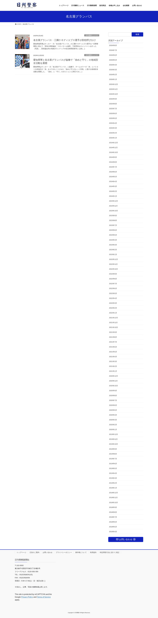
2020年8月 (113, 395)
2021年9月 (113, 332)
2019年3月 (113, 478)
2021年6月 (113, 347)
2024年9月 (113, 157)
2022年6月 (113, 288)
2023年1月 (113, 254)
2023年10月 (113, 211)
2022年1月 (113, 313)
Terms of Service (44, 597)
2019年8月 (113, 454)
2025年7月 (113, 109)
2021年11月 (113, 322)
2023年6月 (113, 230)
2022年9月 (113, 274)
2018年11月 (113, 497)
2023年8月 (113, 220)
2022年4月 (113, 298)
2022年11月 (113, 264)
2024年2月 (113, 191)
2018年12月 (113, 493)
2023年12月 (113, 201)
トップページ (21, 552)
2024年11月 (113, 147)
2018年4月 (113, 532)
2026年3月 (113, 70)
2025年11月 (113, 89)
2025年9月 (113, 99)
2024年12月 (113, 143)
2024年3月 (113, 186)
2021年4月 (113, 357)
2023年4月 (113, 240)
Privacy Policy (27, 597)
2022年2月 (113, 308)
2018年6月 (113, 522)
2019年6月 (113, 463)
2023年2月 (113, 250)
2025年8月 (113, 104)
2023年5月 (113, 235)
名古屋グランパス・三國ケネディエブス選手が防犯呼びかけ (64, 40)
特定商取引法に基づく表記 (109, 552)
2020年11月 (113, 381)
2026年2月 (113, 74)
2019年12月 (113, 434)
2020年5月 (113, 410)
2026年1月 (113, 79)
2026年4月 (113, 65)
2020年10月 (113, 386)
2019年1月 (113, 488)
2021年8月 (113, 337)
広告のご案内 (34, 552)
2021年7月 (113, 342)
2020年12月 (113, 376)
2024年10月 (113, 152)
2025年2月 (113, 133)
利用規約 (93, 552)
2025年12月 (113, 84)
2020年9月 (113, 390)
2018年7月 (113, 517)
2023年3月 (113, 245)
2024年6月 (113, 172)
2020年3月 (113, 420)
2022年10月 (113, 269)
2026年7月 (113, 50)
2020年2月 (113, 425)
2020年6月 (113, 405)
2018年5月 (113, 527)
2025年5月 (113, 118)
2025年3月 (113, 128)
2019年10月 (113, 444)
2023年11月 (113, 206)
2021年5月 (113, 352)
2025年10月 (113, 94)
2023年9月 (113, 215)
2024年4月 (113, 181)
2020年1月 (113, 429)
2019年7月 (113, 459)
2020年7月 (113, 400)
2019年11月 (113, 439)
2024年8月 (113, 162)
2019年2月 (113, 483)
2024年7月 (113, 167)
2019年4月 (113, 473)
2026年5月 (113, 60)
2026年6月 (113, 55)
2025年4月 (113, 123)
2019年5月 (113, 468)
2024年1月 (113, 196)
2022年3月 (113, 303)
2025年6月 (113, 113)
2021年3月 (113, 361)
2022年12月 (113, 259)
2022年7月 (113, 284)
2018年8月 (113, 512)
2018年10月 (113, 502)
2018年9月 (113, 507)
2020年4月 (113, 415)
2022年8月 (113, 279)
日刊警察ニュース (92, 35)
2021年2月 (113, 366)
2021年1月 (113, 371)
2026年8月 (113, 45)
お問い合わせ (47, 552)
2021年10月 (113, 327)
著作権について (81, 552)
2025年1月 (113, 138)
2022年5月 (113, 293)
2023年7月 (113, 225)
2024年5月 (113, 177)
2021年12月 (113, 318)
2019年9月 (113, 449)
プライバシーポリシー (64, 552)
